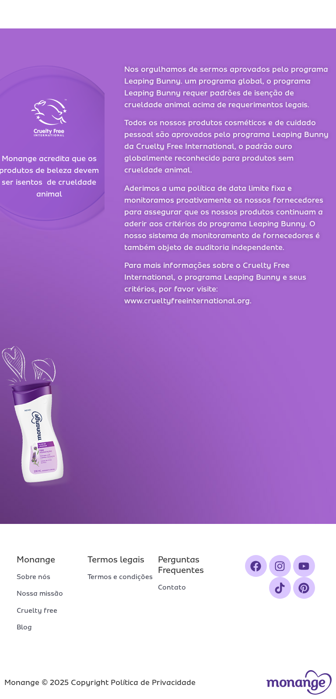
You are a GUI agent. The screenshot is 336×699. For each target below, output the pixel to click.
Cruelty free (37, 611)
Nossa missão (40, 593)
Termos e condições (120, 577)
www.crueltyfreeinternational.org (187, 300)
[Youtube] (304, 566)
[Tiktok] (280, 588)
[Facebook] (256, 566)
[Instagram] (280, 566)
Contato (172, 587)
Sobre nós (33, 577)
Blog (24, 627)
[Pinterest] (304, 588)
